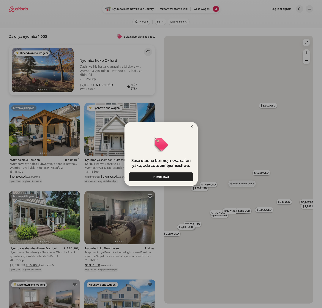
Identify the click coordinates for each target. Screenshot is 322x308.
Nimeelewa (161, 177)
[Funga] (191, 126)
